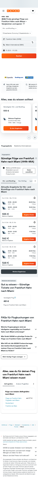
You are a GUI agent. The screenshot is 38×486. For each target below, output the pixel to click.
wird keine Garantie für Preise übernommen (15, 442)
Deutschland (9, 403)
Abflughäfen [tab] (8, 384)
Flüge (10, 425)
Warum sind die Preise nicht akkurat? (16, 455)
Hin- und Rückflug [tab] (9, 181)
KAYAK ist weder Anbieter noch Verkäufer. (17, 448)
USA (33, 425)
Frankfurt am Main (11, 406)
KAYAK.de (4, 425)
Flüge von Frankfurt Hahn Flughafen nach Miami (13, 399)
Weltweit (17, 425)
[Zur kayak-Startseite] (13, 11)
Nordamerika (25, 425)
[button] (3, 11)
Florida (16, 427)
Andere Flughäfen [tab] (22, 384)
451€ (4, 19)
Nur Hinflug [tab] (22, 181)
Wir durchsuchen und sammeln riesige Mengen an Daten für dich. (16, 452)
